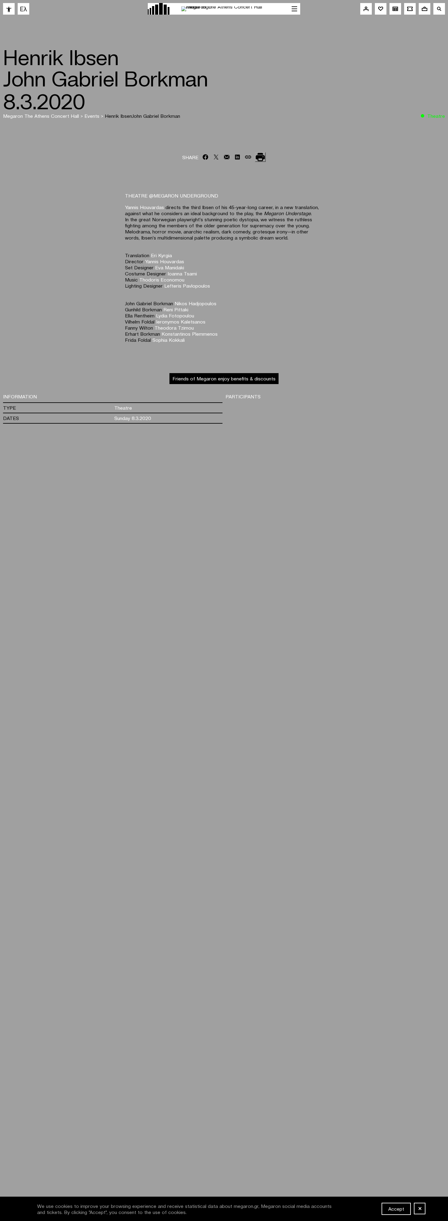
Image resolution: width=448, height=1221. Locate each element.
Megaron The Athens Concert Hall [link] (41, 116)
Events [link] (92, 116)
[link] (9, 9)
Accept (396, 1208)
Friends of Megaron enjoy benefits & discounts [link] (224, 378)
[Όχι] (419, 1208)
